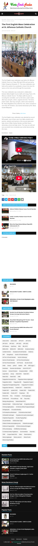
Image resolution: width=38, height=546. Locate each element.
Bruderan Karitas (29, 349)
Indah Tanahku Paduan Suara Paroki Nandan (20, 217)
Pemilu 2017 (14, 393)
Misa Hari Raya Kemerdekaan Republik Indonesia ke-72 (21, 225)
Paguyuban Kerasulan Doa (9, 379)
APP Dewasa (6, 346)
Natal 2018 (18, 374)
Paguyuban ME (17, 382)
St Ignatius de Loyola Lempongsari (24, 415)
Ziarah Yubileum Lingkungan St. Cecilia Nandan (21, 475)
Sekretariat (19, 539)
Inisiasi (9, 365)
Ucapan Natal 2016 (12, 434)
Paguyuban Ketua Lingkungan (25, 379)
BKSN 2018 (5, 349)
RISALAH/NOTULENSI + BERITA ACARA (20, 291)
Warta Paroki (10, 19)
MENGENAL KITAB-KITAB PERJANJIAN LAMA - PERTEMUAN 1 (22, 300)
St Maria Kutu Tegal (17, 404)
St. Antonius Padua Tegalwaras (10, 431)
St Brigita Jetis (6, 409)
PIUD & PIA (5, 396)
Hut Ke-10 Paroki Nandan (21, 354)
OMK (19, 376)
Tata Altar (32, 431)
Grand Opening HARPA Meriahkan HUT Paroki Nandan (21, 328)
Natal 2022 (5, 376)
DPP (4, 354)
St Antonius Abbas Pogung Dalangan (25, 407)
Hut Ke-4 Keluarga (22, 357)
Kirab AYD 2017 (27, 368)
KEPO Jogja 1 (31, 365)
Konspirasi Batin (23, 371)
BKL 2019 (25, 346)
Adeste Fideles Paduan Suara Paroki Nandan (23, 209)
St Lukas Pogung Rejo (21, 418)
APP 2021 (12, 343)
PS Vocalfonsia (14, 398)
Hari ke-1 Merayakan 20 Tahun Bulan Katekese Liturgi (20, 502)
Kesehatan (5, 368)
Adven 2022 (14, 341)
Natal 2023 (13, 376)
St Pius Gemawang (7, 429)
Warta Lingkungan (7, 437)
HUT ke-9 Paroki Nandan (9, 363)
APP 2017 (21, 341)
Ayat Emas (13, 346)
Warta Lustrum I (18, 437)
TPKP (4, 434)
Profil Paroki (6, 398)
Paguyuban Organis (28, 382)
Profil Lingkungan (26, 396)
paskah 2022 (14, 390)
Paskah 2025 (6, 393)
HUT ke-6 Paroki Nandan (23, 360)
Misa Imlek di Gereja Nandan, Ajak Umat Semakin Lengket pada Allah (21, 467)
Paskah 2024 (31, 390)
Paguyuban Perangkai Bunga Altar (11, 385)
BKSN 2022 (20, 349)
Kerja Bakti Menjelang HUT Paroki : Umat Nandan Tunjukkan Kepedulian (22, 320)
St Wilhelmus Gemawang (20, 429)
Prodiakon (17, 396)
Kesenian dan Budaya (15, 368)
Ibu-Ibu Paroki (28, 363)
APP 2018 (28, 341)
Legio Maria (5, 374)
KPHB (31, 371)
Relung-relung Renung (8, 401)
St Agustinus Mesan (29, 404)
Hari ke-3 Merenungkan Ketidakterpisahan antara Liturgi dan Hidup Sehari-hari (22, 487)
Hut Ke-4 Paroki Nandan (9, 360)
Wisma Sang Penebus (8, 440)
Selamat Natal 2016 (20, 401)
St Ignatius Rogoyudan (8, 418)
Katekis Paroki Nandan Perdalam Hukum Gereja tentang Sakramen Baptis (22, 313)
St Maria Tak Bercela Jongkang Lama (12, 423)
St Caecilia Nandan (16, 409)
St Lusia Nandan (7, 420)
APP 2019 (5, 343)
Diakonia (31, 352)
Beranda (4, 19)
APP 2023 (25, 343)
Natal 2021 (26, 374)
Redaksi (25, 539)
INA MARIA (13, 284)
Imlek (4, 365)
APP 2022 (18, 343)
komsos (5, 371)
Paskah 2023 (23, 390)
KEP (25, 365)
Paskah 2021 (6, 390)
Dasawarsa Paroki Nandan (19, 352)
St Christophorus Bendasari (9, 412)
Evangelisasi (10, 354)
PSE (21, 398)
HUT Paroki (20, 363)
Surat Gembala (24, 431)
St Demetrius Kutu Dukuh (25, 412)
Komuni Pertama (13, 371)
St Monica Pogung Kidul (8, 426)
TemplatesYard (17, 542)
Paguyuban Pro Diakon (27, 385)
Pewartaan (22, 393)
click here (23, 113)
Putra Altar (27, 398)
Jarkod (14, 365)
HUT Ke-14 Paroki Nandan (9, 357)
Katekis (20, 365)
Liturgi (12, 374)
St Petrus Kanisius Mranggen (23, 426)
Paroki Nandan (6, 30)
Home (12, 539)
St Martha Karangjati (28, 423)
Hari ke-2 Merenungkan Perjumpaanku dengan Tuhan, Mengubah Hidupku (21, 495)
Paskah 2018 (27, 387)
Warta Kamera (27, 434)
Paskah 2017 (19, 387)
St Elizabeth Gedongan (8, 415)
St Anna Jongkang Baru (8, 407)
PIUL (11, 396)
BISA (19, 346)
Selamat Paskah (6, 404)
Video (6, 195)
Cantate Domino (7, 352)
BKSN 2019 (13, 349)
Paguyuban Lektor (7, 382)
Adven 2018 (6, 341)
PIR (27, 393)
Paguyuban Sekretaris (8, 387)
